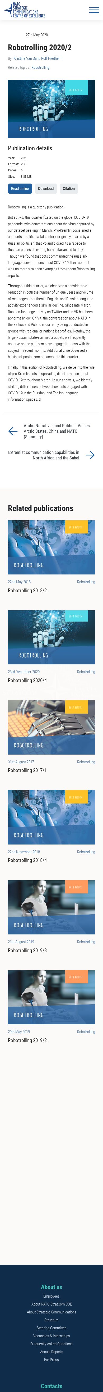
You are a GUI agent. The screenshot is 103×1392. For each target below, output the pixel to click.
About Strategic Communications (51, 1312)
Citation (69, 188)
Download (46, 188)
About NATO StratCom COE (51, 1304)
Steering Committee (52, 1328)
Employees (51, 1296)
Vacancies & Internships (51, 1336)
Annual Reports (51, 1351)
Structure (51, 1320)
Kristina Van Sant (27, 58)
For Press (51, 1359)
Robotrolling (40, 67)
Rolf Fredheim (51, 58)
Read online (20, 188)
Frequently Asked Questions (51, 1343)
